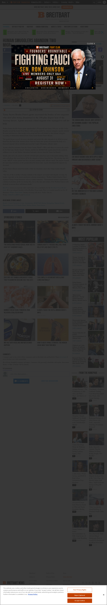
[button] (53, 302)
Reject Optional (80, 595)
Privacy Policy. (33, 594)
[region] (53, 595)
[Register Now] (53, 65)
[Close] (103, 595)
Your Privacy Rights (79, 590)
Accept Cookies (80, 601)
